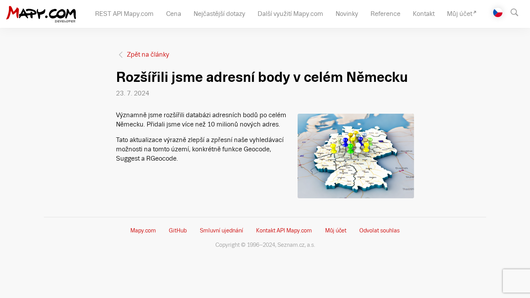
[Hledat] (518, 11)
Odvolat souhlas (379, 230)
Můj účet (335, 230)
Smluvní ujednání (221, 230)
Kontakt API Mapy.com (284, 230)
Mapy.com (143, 230)
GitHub (178, 230)
